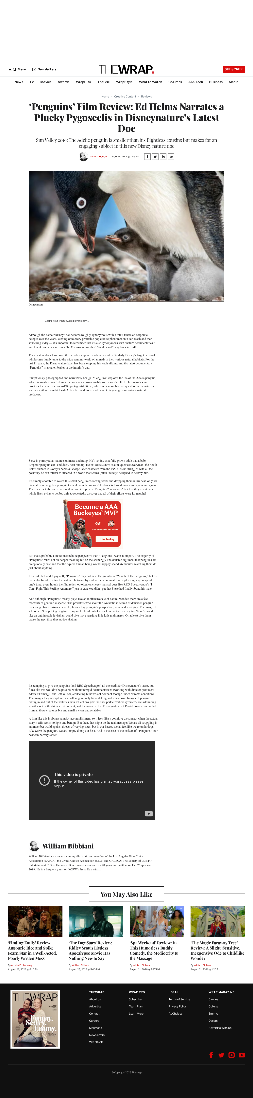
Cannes (213, 999)
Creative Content (125, 96)
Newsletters (47, 69)
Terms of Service (179, 999)
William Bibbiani (98, 156)
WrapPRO (83, 82)
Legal (173, 992)
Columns (175, 82)
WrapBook (96, 1042)
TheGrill (103, 82)
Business (216, 82)
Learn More (136, 1013)
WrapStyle (124, 82)
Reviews (146, 96)
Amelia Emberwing (21, 965)
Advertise (95, 1006)
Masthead (95, 1027)
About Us (95, 999)
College (213, 1006)
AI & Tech (195, 82)
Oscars (213, 1020)
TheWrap (96, 992)
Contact (94, 1013)
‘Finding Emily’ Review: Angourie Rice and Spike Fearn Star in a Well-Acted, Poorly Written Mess (32, 950)
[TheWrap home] (126, 69)
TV (31, 82)
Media (233, 82)
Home (105, 96)
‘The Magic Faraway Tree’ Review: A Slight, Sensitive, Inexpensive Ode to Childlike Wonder (217, 950)
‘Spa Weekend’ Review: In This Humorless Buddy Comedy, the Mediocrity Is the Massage (154, 950)
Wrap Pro (137, 992)
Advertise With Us (220, 1027)
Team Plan (136, 1006)
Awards (63, 82)
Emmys (213, 1013)
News (19, 82)
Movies (45, 82)
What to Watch (150, 82)
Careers (94, 1020)
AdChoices (175, 1013)
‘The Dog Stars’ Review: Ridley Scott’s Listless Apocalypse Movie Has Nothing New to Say (90, 950)
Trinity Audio (66, 321)
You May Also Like (127, 894)
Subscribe (234, 69)
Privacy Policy (177, 1006)
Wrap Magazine (221, 992)
